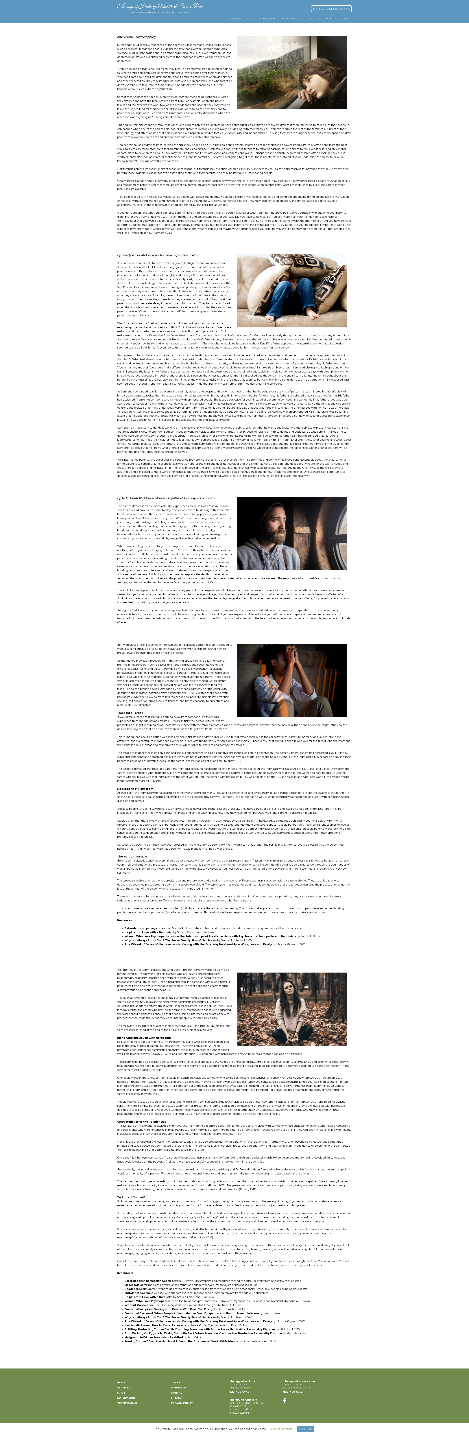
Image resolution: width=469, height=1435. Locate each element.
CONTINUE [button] (305, 1428)
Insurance (325, 18)
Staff (250, 18)
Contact (343, 18)
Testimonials (290, 18)
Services (235, 18)
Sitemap (177, 1397)
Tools (308, 18)
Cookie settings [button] (281, 1429)
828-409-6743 (239, 1391)
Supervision (268, 18)
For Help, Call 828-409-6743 (331, 8)
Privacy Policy (182, 1402)
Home (121, 1382)
